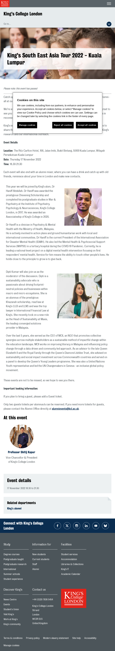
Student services (73, 555)
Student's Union (16, 610)
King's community (16, 625)
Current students (45, 560)
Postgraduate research (16, 565)
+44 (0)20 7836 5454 (42, 599)
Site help (76, 638)
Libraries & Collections (73, 565)
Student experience (16, 580)
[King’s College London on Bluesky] (105, 525)
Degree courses (16, 555)
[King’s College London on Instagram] (76, 525)
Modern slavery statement (56, 638)
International (16, 570)
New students (45, 555)
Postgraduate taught (16, 560)
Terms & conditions (13, 638)
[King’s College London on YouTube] (95, 525)
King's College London (23, 13)
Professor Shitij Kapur (21, 452)
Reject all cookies (63, 125)
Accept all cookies (87, 125)
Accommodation (73, 560)
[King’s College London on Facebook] (57, 525)
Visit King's (16, 615)
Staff (45, 565)
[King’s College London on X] (67, 525)
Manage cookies (11, 645)
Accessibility (90, 638)
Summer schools (16, 575)
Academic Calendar (73, 575)
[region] (57, 113)
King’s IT (73, 570)
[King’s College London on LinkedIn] (86, 525)
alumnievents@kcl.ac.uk (65, 409)
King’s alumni (14, 508)
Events (16, 605)
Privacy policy (33, 638)
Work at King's (16, 620)
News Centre (16, 600)
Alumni (45, 570)
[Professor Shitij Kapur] (22, 436)
